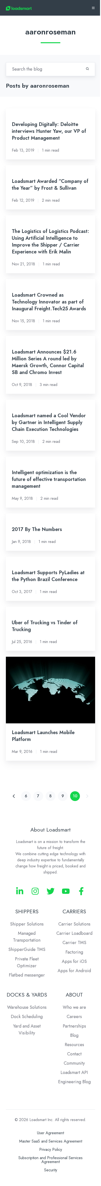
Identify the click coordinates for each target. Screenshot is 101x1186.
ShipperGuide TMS (26, 949)
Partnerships (74, 1026)
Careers (74, 1016)
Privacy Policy (50, 1149)
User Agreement (50, 1133)
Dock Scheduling (27, 1016)
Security (50, 1170)
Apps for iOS (74, 961)
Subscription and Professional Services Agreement (50, 1160)
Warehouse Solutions (27, 1007)
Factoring (74, 952)
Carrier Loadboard (74, 933)
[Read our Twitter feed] (51, 891)
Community (74, 1063)
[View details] (20, 891)
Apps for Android (74, 971)
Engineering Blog (74, 1082)
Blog (74, 1035)
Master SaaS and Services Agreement (50, 1141)
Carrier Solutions (74, 924)
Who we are (74, 1007)
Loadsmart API (74, 1072)
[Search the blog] (87, 69)
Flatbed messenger (27, 975)
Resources (74, 1044)
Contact (74, 1054)
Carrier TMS (74, 942)
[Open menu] (93, 8)
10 (75, 796)
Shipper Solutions (27, 924)
